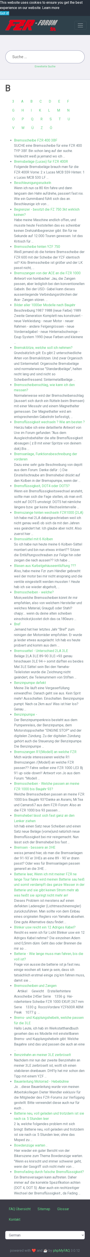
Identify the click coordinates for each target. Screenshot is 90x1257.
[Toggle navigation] (80, 25)
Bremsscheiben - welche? (34, 592)
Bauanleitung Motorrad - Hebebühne (41, 1081)
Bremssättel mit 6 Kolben (33, 539)
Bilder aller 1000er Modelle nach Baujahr (44, 305)
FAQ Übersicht (20, 1209)
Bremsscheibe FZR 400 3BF (35, 140)
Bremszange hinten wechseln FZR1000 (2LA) (48, 512)
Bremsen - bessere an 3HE (34, 847)
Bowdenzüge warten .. (30, 1145)
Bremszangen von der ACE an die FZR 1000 (47, 273)
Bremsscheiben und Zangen (35, 986)
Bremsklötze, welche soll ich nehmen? (43, 348)
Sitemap (44, 1209)
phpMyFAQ (61, 1250)
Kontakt (14, 1219)
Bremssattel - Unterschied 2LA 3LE (41, 651)
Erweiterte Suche (45, 66)
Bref (17, 624)
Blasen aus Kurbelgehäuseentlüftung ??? (45, 566)
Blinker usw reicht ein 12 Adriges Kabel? (45, 927)
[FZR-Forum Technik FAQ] (31, 25)
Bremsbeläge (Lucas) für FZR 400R (41, 161)
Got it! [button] (4, 13)
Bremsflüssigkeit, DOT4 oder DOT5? (42, 486)
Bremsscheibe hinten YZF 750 (37, 247)
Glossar (63, 1209)
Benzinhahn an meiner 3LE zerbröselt (42, 1055)
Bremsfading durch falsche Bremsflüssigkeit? (49, 1172)
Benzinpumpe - (25, 714)
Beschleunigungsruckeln (32, 183)
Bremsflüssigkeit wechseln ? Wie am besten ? (49, 422)
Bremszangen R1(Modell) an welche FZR (45, 752)
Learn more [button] (50, 8)
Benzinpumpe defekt (30, 683)
